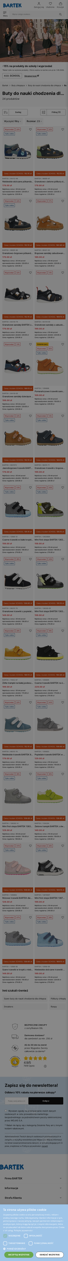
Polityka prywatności (23, 1230)
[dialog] (34, 630)
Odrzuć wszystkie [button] (50, 1254)
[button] (34, 1248)
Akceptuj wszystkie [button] (19, 1254)
